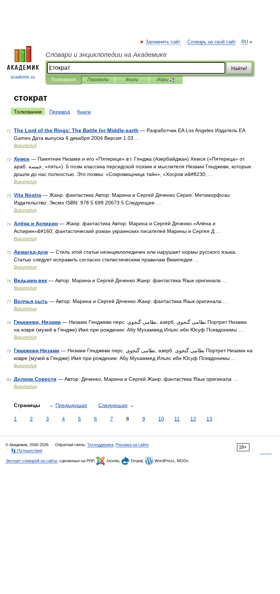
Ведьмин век (30, 280)
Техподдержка (100, 444)
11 (177, 419)
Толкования (63, 79)
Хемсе (22, 159)
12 (193, 419)
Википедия (25, 145)
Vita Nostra (27, 195)
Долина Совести (35, 379)
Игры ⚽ (166, 79)
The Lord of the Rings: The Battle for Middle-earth (76, 130)
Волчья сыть (31, 301)
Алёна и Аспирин (36, 223)
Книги (132, 79)
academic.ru (23, 77)
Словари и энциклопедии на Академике (106, 54)
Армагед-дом (31, 252)
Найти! (239, 68)
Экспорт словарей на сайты (31, 461)
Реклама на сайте (132, 444)
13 (209, 419)
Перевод (59, 112)
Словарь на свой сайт (211, 42)
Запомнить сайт (163, 42)
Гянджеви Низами (36, 350)
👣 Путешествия (26, 450)
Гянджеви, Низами (37, 322)
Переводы (98, 79)
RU (244, 42)
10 (161, 419)
